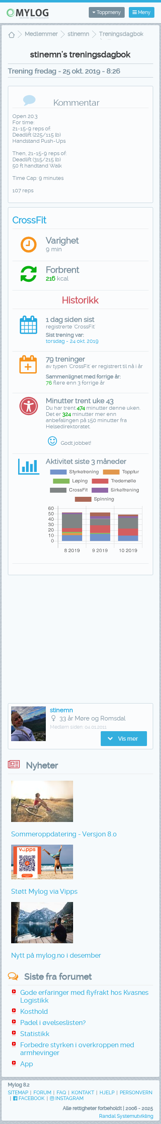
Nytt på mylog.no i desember (56, 955)
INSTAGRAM (68, 1098)
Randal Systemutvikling (126, 1116)
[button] (124, 738)
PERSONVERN (136, 1093)
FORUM (42, 1093)
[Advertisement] (80, 641)
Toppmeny (108, 12)
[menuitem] (11, 35)
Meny (144, 12)
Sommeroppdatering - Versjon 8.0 (64, 834)
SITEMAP (18, 1093)
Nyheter (42, 765)
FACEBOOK (31, 1098)
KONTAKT (82, 1093)
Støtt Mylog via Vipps (44, 891)
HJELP (106, 1093)
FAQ (61, 1093)
